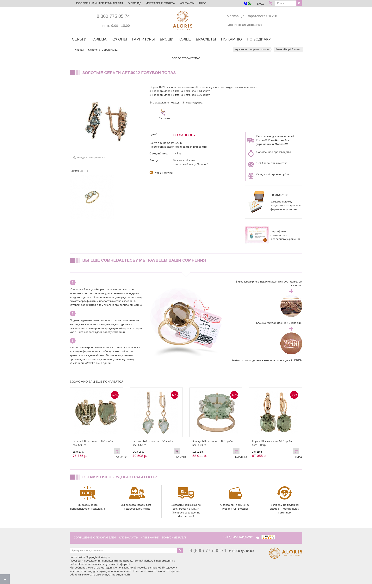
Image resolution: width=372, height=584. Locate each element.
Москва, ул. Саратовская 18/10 (252, 16)
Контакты (187, 3)
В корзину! (237, 452)
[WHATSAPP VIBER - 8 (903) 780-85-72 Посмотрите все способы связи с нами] (247, 3)
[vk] (257, 538)
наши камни (150, 537)
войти (202, 146)
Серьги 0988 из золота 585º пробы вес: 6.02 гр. (93, 443)
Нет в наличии (163, 172)
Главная (79, 49)
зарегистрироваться (179, 146)
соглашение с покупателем (95, 537)
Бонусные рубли (174, 537)
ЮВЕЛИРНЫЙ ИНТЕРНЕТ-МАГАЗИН (99, 3)
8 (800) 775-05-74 (207, 550)
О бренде (134, 3)
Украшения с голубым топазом (252, 49)
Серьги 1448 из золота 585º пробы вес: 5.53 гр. (153, 443)
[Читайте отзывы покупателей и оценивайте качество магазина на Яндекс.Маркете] (268, 536)
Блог (202, 3)
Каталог (93, 49)
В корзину (118, 452)
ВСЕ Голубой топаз (186, 58)
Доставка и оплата (160, 3)
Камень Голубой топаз (288, 49)
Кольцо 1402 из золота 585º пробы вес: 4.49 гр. (212, 443)
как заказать (128, 537)
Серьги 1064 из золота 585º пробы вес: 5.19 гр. (272, 443)
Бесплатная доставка (244, 25)
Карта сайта (77, 557)
